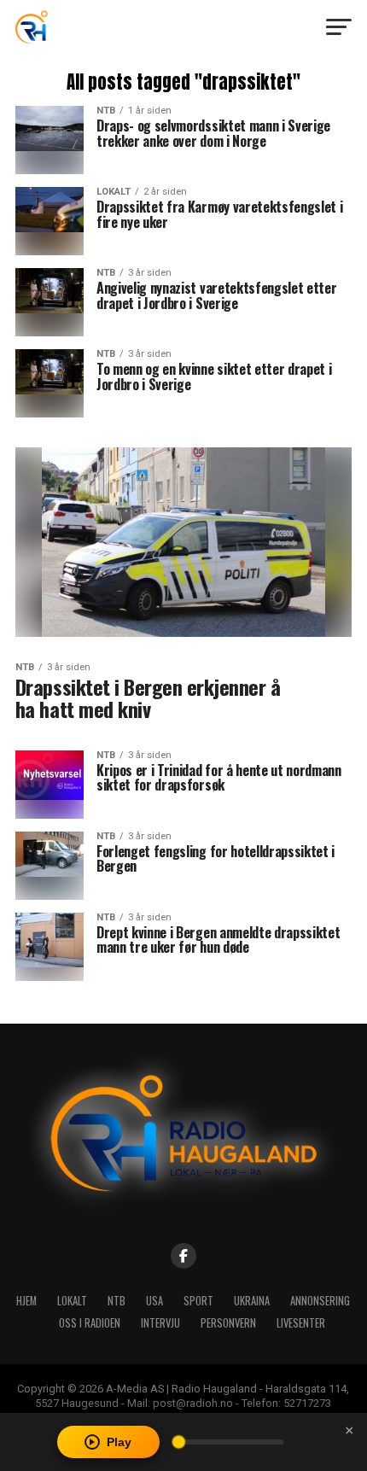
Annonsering (320, 1301)
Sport (198, 1301)
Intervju (160, 1323)
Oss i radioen (89, 1323)
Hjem (26, 1301)
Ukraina (252, 1301)
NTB (116, 1301)
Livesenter (301, 1323)
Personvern (228, 1323)
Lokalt (72, 1301)
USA (154, 1301)
